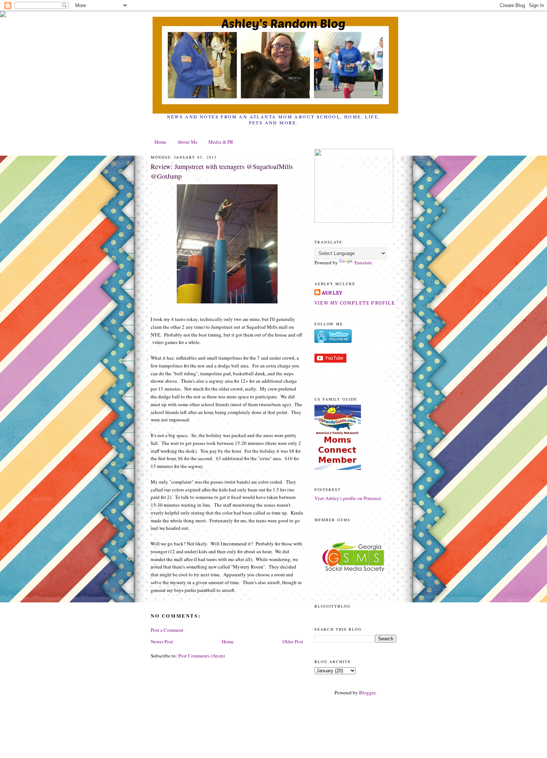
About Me (187, 141)
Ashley (332, 293)
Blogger (367, 692)
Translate (363, 262)
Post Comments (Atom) (201, 655)
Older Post (292, 641)
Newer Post (162, 641)
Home (160, 141)
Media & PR (220, 141)
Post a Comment (167, 630)
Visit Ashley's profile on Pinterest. (348, 498)
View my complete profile (354, 303)
